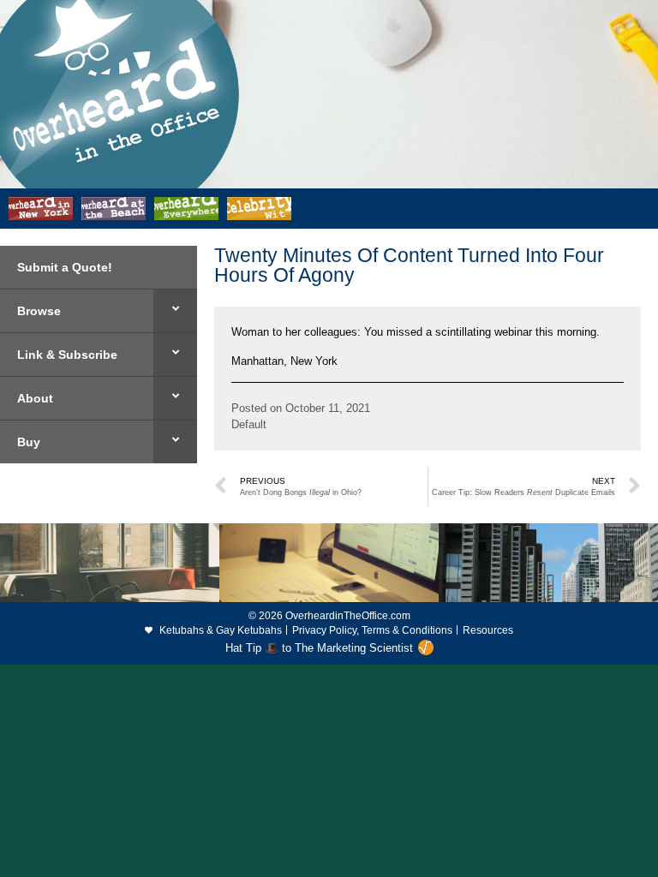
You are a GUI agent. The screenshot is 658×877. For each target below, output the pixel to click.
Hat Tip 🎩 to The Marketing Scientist (319, 647)
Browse (39, 311)
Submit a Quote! (64, 267)
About (35, 398)
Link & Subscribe (67, 354)
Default (248, 424)
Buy (28, 442)
